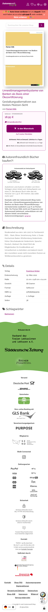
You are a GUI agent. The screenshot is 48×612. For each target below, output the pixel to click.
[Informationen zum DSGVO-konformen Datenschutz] (24, 518)
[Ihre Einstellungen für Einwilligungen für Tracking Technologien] (44, 608)
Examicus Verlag (32, 271)
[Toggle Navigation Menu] (45, 5)
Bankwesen (9, 314)
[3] (30, 216)
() (34, 5)
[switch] (43, 601)
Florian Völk (11, 109)
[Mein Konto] (28, 5)
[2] (27, 216)
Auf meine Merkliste (24, 134)
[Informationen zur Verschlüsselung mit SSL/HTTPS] (24, 507)
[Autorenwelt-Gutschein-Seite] (24, 403)
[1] (25, 216)
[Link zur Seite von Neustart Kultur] (24, 561)
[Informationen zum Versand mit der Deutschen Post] (24, 384)
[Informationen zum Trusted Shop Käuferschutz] (24, 529)
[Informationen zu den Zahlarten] (14, 470)
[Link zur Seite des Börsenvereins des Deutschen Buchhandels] (24, 576)
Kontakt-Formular (27, 549)
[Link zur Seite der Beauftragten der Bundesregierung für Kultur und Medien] (24, 572)
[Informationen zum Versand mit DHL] (24, 390)
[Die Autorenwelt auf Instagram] (24, 458)
